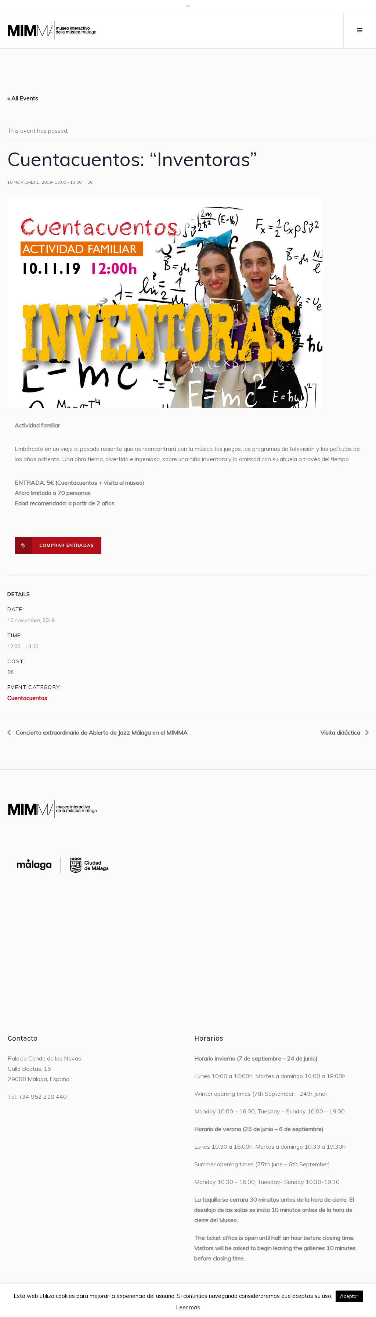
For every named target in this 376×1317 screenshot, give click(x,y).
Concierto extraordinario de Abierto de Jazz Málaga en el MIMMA (101, 732)
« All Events (22, 98)
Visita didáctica (341, 732)
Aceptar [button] (349, 1296)
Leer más (188, 1307)
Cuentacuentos (27, 697)
